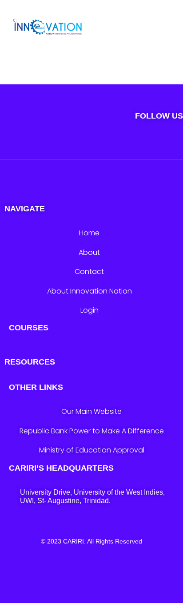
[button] (167, 31)
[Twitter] (39, 146)
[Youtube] (118, 146)
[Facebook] (91, 146)
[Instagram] (65, 146)
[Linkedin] (144, 146)
